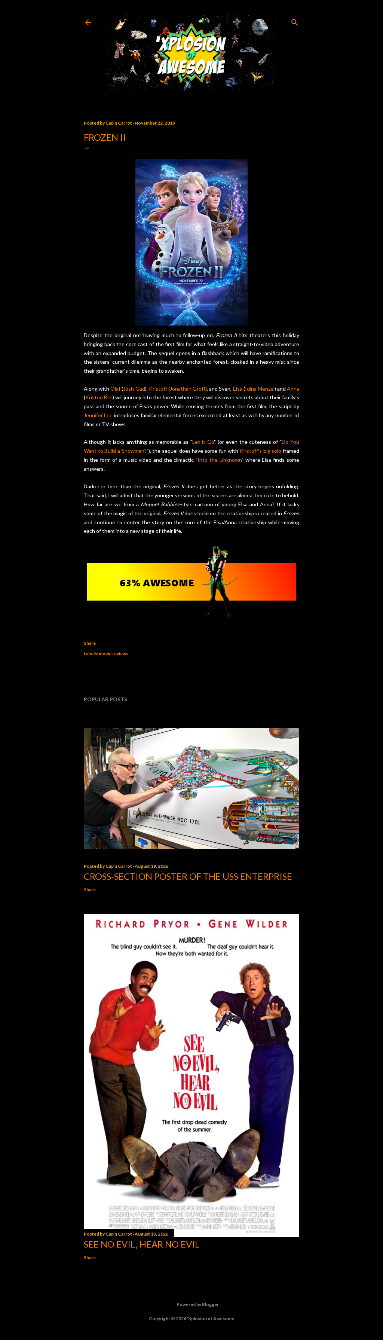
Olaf (115, 388)
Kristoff (158, 388)
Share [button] (90, 643)
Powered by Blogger (198, 1304)
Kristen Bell (99, 397)
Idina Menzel (260, 388)
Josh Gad (134, 388)
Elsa (237, 388)
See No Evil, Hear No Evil (142, 1244)
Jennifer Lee (98, 415)
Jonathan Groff (187, 388)
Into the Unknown (219, 460)
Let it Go (203, 442)
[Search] (294, 20)
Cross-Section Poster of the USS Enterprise (188, 876)
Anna (293, 388)
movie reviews (113, 653)
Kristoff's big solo (260, 451)
